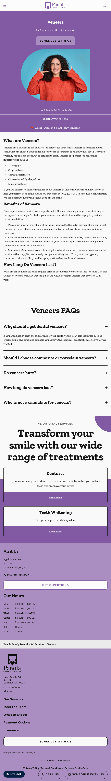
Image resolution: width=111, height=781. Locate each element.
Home (8, 691)
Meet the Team (14, 707)
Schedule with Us (55, 40)
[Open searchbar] (104, 5)
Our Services (13, 699)
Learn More (55, 497)
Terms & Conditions (51, 768)
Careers (69, 768)
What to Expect (15, 714)
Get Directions (55, 585)
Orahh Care (81, 768)
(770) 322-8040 (60, 119)
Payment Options (16, 722)
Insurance (11, 730)
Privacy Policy (31, 768)
